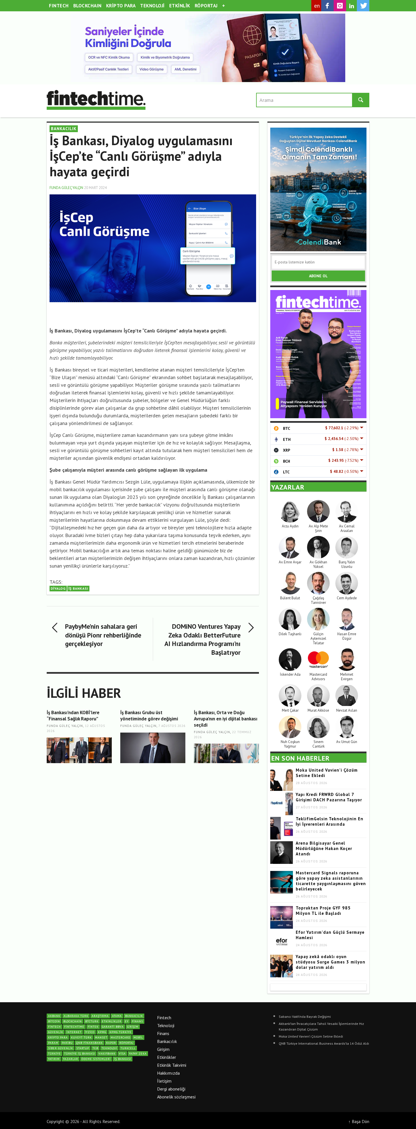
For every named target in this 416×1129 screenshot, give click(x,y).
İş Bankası (78, 588)
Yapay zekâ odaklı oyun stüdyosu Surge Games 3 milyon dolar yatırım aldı (330, 962)
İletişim (164, 1081)
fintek (93, 1027)
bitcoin (54, 1021)
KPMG (102, 1032)
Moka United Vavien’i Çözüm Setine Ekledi (311, 1036)
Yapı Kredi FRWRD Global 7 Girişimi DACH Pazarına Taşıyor (329, 797)
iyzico (90, 1032)
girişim (132, 1027)
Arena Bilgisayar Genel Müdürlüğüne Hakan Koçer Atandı (324, 848)
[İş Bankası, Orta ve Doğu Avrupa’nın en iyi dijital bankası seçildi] (226, 753)
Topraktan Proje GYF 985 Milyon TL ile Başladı (323, 910)
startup (82, 1048)
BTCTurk (91, 1021)
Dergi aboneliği (171, 1089)
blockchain (72, 1021)
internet (74, 1032)
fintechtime (74, 1027)
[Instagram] (340, 5)
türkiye (54, 1053)
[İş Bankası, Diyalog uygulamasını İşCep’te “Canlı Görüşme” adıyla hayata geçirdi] (153, 256)
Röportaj (126, 1043)
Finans (163, 1033)
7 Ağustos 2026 (171, 726)
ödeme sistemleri (96, 1059)
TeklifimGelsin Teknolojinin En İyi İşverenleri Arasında (329, 821)
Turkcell (128, 1048)
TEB (95, 1048)
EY (126, 1021)
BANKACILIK (63, 128)
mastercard (120, 1037)
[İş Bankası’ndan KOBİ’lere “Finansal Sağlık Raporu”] (79, 750)
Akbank (54, 1016)
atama (117, 1016)
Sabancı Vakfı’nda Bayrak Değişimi (305, 1016)
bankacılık (134, 1016)
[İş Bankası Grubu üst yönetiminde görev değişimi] (152, 748)
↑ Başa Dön (358, 1121)
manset (101, 1037)
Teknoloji (165, 1025)
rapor (111, 1043)
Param (53, 1043)
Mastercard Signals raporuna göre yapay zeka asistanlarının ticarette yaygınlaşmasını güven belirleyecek (331, 881)
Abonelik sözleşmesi (176, 1097)
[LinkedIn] (351, 6)
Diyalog (58, 588)
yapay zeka (138, 1053)
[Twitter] (363, 5)
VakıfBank (106, 1053)
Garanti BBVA (113, 1027)
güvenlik (55, 1032)
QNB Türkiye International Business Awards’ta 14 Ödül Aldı (324, 1043)
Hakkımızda (168, 1073)
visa (122, 1053)
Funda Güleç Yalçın (66, 187)
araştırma (100, 1016)
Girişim (163, 1049)
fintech (54, 1027)
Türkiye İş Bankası (79, 1053)
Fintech (164, 1017)
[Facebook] (327, 5)
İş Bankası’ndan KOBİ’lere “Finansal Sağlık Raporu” (73, 715)
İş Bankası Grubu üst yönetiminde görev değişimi (149, 715)
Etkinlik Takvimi (171, 1065)
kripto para (58, 1037)
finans (137, 1021)
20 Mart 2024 (95, 187)
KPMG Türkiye (121, 1032)
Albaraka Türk (76, 1016)
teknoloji (109, 1048)
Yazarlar (70, 1059)
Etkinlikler (166, 1057)
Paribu (67, 1043)
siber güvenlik (60, 1048)
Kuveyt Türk (81, 1037)
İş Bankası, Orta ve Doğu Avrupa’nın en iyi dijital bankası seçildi (225, 718)
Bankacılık (167, 1041)
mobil (138, 1037)
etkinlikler (111, 1021)
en (317, 5)
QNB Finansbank (89, 1043)
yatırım (54, 1059)
